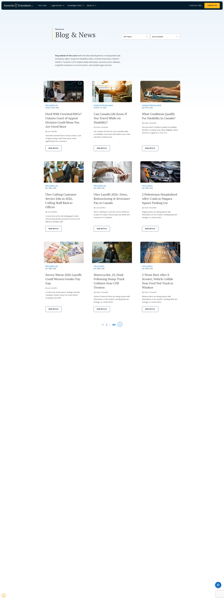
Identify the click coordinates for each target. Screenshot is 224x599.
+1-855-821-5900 (195, 5)
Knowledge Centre (74, 5)
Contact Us (212, 5)
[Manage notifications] (3, 595)
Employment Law (51, 105)
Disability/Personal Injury (103, 105)
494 (113, 324)
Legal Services (56, 5)
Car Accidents (147, 186)
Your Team (42, 5)
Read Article (53, 148)
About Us (90, 5)
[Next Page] (120, 324)
